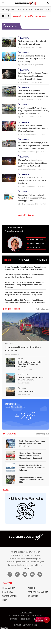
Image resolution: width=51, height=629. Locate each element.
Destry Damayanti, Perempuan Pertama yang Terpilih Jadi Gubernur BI (32, 443)
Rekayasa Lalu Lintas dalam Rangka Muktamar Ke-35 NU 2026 (31, 479)
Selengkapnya (42, 309)
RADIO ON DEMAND (37, 243)
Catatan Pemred (36, 9)
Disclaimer (25, 619)
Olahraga (7, 592)
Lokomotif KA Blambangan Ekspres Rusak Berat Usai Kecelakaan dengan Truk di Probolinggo (33, 76)
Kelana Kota (21, 9)
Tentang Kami (8, 9)
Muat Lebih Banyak (26, 215)
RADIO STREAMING (36, 239)
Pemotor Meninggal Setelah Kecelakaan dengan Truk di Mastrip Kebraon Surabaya (33, 128)
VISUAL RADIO (35, 248)
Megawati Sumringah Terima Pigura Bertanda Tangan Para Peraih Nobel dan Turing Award (24, 293)
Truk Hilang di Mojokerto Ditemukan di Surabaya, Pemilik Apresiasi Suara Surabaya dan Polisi (33, 93)
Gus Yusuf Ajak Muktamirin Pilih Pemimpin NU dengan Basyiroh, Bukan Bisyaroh (25, 275)
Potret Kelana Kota (38, 592)
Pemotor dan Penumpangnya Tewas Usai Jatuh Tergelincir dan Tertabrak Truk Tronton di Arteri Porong (33, 145)
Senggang (33, 596)
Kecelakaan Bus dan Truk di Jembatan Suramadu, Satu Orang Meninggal (32, 180)
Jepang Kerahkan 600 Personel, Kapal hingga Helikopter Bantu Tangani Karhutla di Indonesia (25, 301)
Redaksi (13, 619)
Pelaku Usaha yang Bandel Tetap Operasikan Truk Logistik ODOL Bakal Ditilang (31, 59)
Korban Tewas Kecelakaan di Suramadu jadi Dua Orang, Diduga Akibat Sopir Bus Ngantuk (32, 163)
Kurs (4, 600)
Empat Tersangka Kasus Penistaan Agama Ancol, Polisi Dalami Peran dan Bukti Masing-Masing (25, 268)
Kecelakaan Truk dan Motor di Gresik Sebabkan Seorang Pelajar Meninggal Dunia (32, 198)
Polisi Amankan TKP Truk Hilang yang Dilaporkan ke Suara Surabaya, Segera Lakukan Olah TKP (33, 111)
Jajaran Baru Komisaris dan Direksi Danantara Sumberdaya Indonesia (32, 467)
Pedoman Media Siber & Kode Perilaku (25, 616)
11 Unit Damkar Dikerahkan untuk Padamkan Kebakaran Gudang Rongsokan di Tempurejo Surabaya (24, 284)
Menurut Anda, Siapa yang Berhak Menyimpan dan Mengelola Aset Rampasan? (30, 455)
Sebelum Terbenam (26, 391)
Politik (31, 588)
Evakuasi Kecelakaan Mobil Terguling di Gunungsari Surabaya (29, 364)
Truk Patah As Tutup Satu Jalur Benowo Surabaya (31, 378)
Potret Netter (9, 596)
